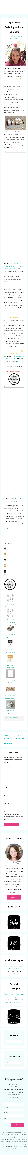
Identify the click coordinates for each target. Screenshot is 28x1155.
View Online (9, 974)
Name (6, 787)
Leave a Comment (14, 38)
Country (6, 1118)
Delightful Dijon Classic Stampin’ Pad (10, 667)
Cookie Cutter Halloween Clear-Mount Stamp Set (10, 622)
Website (6, 803)
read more (14, 897)
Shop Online (18, 974)
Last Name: (7, 1107)
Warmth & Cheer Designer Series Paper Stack (10, 698)
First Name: (7, 1102)
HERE (5, 346)
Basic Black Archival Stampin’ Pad (10, 652)
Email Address (7, 1112)
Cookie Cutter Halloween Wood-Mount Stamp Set (10, 606)
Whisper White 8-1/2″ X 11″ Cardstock (10, 682)
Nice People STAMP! (14, 7)
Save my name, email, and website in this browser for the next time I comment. (13, 816)
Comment (7, 767)
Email (6, 795)
